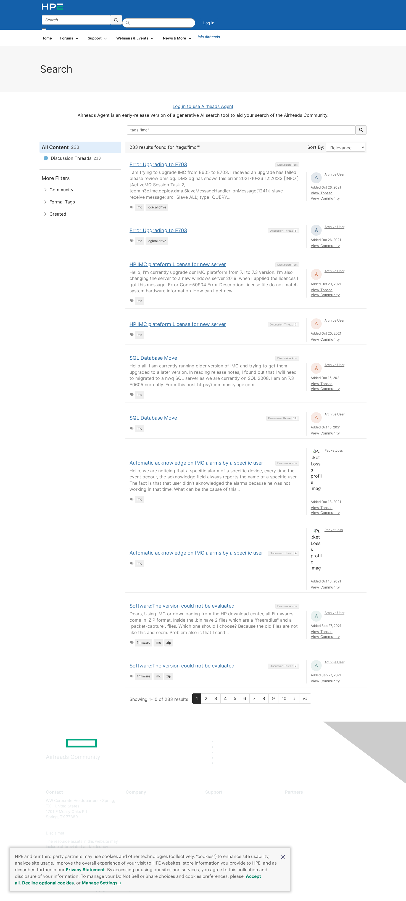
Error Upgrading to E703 (158, 164)
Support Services (220, 800)
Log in (208, 22)
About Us (134, 800)
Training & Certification (225, 817)
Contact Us (136, 817)
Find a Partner (297, 800)
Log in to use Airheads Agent (203, 106)
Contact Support (220, 808)
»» (305, 698)
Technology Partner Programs (312, 825)
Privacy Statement (85, 869)
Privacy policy (138, 833)
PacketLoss (334, 450)
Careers (133, 808)
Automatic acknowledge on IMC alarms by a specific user (196, 463)
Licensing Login (219, 833)
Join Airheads (208, 37)
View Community (325, 198)
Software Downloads (223, 825)
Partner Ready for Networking (312, 817)
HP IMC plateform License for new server (178, 264)
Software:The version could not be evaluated (182, 606)
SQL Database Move (153, 358)
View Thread (322, 193)
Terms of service (140, 841)
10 (284, 698)
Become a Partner (301, 808)
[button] (283, 857)
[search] (116, 20)
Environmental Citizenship (149, 825)
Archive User (334, 174)
